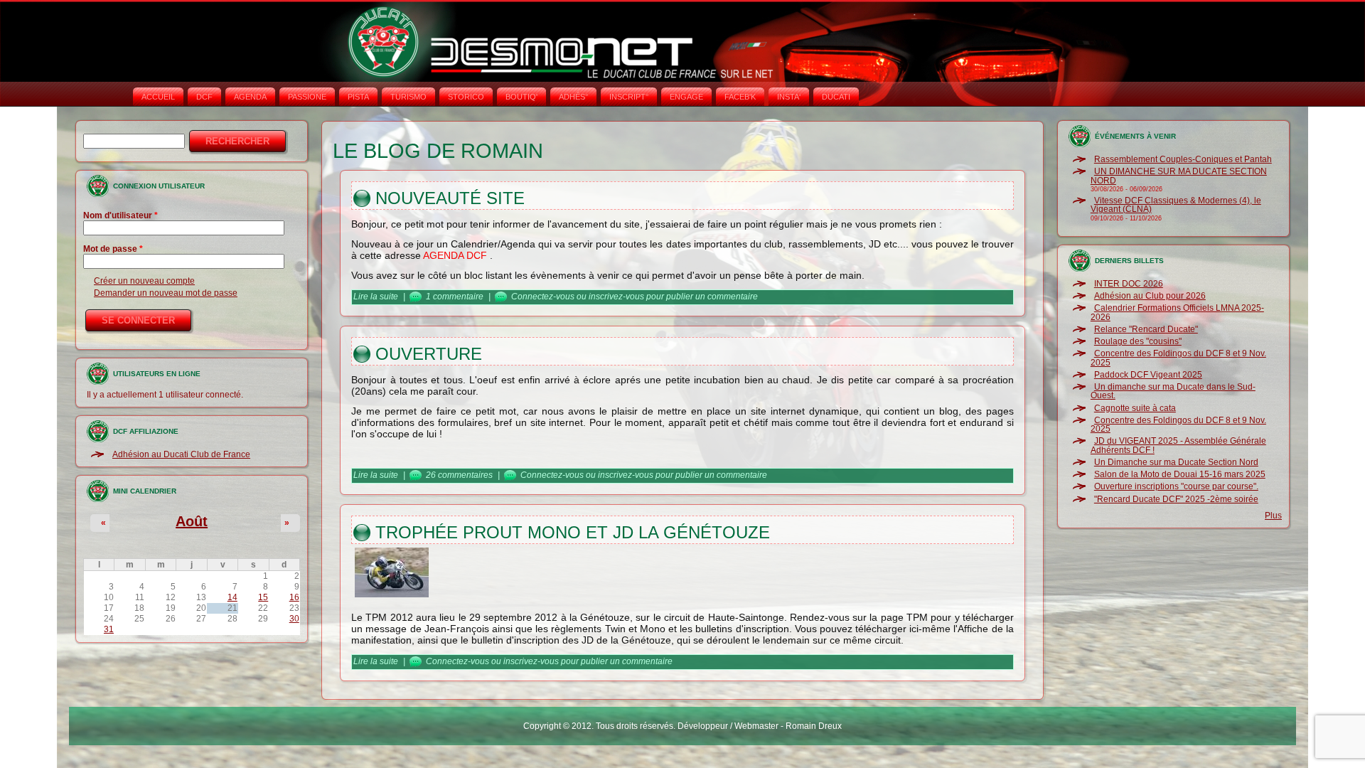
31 (109, 629)
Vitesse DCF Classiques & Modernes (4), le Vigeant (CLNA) (1176, 205)
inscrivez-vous (616, 297)
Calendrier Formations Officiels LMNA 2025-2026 (1177, 312)
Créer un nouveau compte (144, 281)
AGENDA (250, 96)
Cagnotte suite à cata (1135, 408)
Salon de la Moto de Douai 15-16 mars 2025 (1179, 474)
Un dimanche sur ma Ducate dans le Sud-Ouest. (1173, 391)
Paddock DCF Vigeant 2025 (1148, 375)
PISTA (358, 96)
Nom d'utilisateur (120, 215)
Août (192, 521)
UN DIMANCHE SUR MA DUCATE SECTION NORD (1179, 175)
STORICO (466, 96)
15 (263, 597)
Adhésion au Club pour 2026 (1150, 296)
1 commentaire (454, 297)
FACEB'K (740, 96)
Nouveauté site (450, 198)
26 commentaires (459, 475)
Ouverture (428, 353)
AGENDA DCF (455, 255)
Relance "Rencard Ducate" (1146, 329)
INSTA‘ (789, 96)
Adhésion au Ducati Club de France (181, 454)
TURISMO (408, 96)
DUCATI (836, 96)
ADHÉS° (573, 96)
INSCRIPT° (628, 96)
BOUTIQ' (521, 96)
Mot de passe (113, 249)
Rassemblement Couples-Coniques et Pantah (1183, 159)
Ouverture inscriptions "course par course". (1176, 486)
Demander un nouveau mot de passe (165, 293)
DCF (204, 96)
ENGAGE (686, 96)
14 (232, 597)
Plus (1273, 516)
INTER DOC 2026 (1128, 284)
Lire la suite (375, 297)
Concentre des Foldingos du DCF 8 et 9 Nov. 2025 (1178, 357)
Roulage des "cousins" (1138, 341)
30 (294, 619)
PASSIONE (307, 96)
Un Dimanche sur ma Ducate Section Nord (1176, 462)
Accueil (158, 96)
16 (294, 597)
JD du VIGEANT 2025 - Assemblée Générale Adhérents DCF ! (1178, 445)
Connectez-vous (542, 297)
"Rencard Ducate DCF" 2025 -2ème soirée (1176, 499)
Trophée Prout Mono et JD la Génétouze (572, 532)
